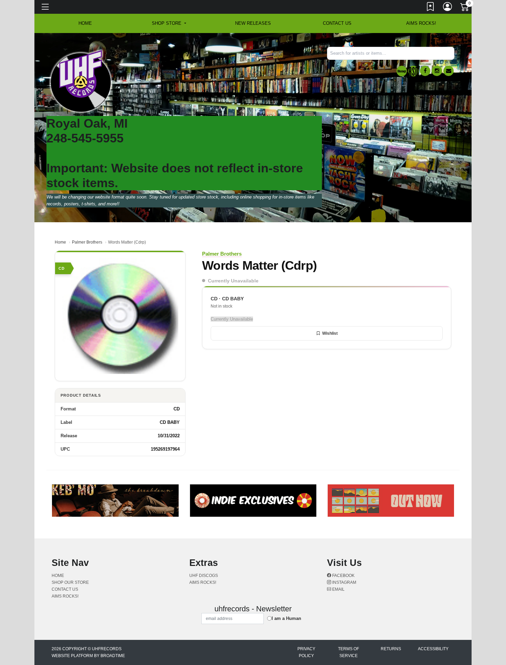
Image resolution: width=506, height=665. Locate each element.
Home (60, 242)
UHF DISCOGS (203, 575)
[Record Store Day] (413, 71)
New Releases (253, 23)
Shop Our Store (70, 582)
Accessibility (433, 648)
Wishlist (330, 333)
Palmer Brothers (87, 242)
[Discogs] (402, 71)
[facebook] (425, 71)
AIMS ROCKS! (421, 23)
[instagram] (437, 71)
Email (338, 589)
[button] (168, 23)
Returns (391, 648)
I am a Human (286, 618)
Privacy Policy (306, 652)
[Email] (448, 71)
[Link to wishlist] (430, 8)
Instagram (343, 582)
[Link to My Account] (448, 8)
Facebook (343, 575)
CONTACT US (337, 23)
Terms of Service (348, 652)
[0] (465, 8)
